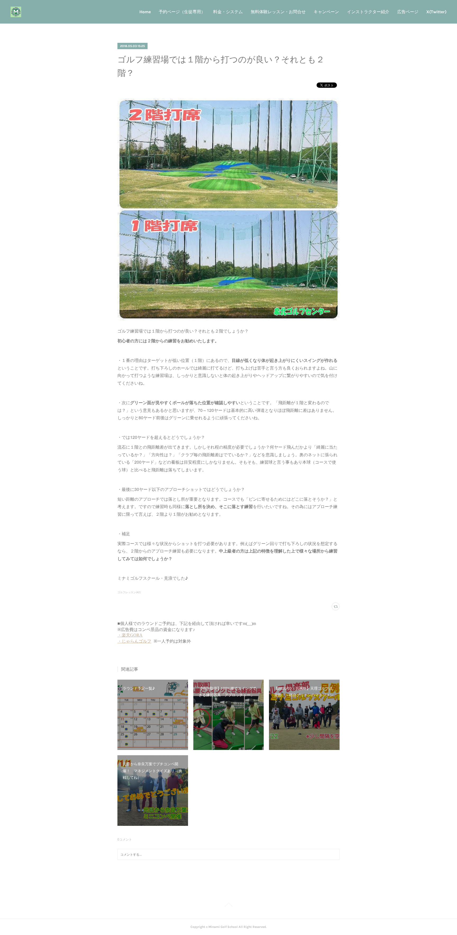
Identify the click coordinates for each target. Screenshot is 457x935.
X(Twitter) (436, 11)
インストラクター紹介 (368, 11)
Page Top (228, 906)
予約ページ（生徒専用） (182, 11)
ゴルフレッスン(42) (129, 592)
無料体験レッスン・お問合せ (278, 11)
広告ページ (407, 11)
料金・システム (228, 11)
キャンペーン (326, 11)
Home (145, 11)
